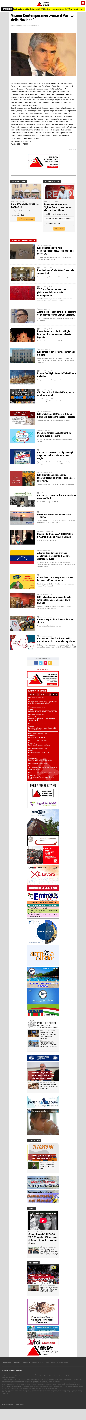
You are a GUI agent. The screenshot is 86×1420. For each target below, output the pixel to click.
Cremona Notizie (6, 1362)
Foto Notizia (34, 1140)
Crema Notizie (16, 1362)
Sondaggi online (52, 181)
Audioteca (33, 1263)
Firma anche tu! (26, 219)
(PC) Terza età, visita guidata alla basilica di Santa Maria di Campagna (64, 9)
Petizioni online (18, 181)
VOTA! (60, 229)
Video (31, 1208)
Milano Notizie (26, 1362)
